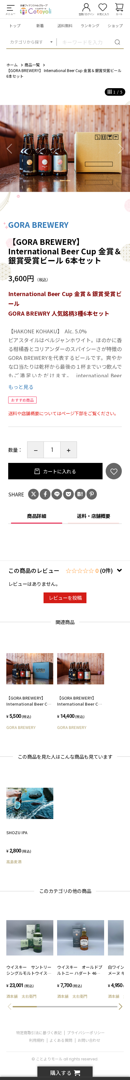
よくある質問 (61, 1040)
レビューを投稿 (65, 597)
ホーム (12, 64)
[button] (120, 1007)
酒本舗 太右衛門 (21, 996)
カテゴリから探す (26, 42)
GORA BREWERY (38, 224)
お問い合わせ (89, 1040)
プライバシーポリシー (86, 1032)
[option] (65, 148)
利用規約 (36, 1040)
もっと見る (20, 387)
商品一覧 (32, 64)
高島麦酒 (13, 861)
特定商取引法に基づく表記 (39, 1032)
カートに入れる (59, 471)
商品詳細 (36, 515)
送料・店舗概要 (93, 515)
